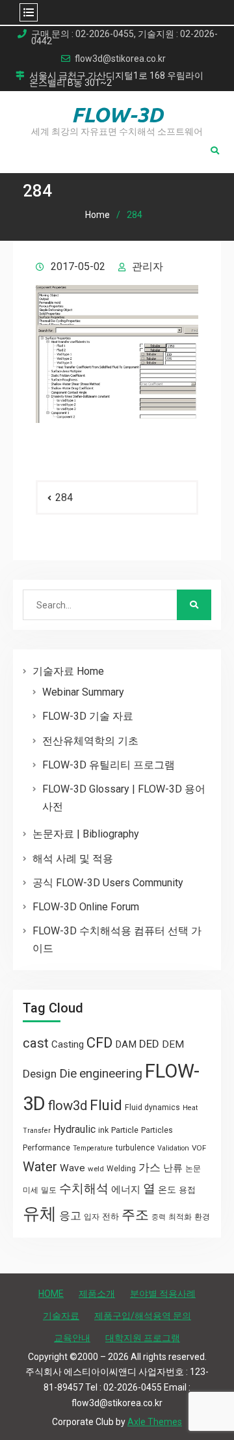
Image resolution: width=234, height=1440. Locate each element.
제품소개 (97, 1293)
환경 (202, 1216)
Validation (173, 1148)
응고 (70, 1215)
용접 (187, 1190)
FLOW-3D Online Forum (85, 907)
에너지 (125, 1189)
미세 (30, 1190)
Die (68, 1073)
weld (96, 1168)
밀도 (49, 1190)
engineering (110, 1073)
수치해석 (84, 1189)
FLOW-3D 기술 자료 (87, 716)
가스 (149, 1168)
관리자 (147, 266)
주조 (135, 1214)
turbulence (135, 1147)
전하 (110, 1216)
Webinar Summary (83, 692)
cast (36, 1043)
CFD (99, 1042)
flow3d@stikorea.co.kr (120, 58)
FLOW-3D (117, 114)
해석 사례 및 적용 (72, 858)
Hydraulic (74, 1129)
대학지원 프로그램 (142, 1338)
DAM (125, 1044)
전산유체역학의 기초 (90, 741)
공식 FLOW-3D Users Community (107, 882)
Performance (46, 1147)
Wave (72, 1168)
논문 (193, 1168)
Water (40, 1167)
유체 (40, 1213)
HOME (51, 1293)
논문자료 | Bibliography (85, 834)
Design (40, 1073)
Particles (157, 1130)
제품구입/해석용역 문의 (142, 1316)
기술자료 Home (68, 671)
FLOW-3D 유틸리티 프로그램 (108, 765)
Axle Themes (154, 1422)
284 (64, 497)
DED (149, 1043)
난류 (173, 1168)
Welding (121, 1168)
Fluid (106, 1105)
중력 (158, 1217)
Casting (67, 1044)
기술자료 (61, 1316)
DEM (173, 1044)
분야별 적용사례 (163, 1293)
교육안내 (72, 1338)
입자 (91, 1216)
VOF (199, 1147)
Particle (124, 1130)
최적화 (180, 1216)
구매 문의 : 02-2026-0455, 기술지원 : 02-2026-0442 (124, 38)
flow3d (67, 1105)
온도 (167, 1189)
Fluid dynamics (152, 1107)
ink (103, 1130)
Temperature (93, 1148)
